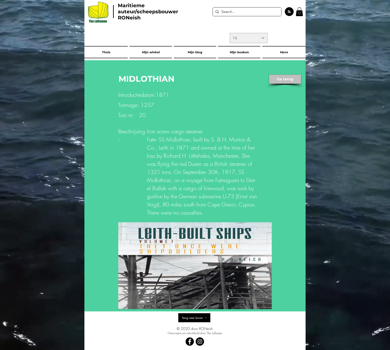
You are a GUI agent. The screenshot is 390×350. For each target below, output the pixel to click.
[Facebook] (190, 341)
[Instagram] (200, 341)
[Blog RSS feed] (289, 11)
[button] (299, 11)
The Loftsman (214, 333)
